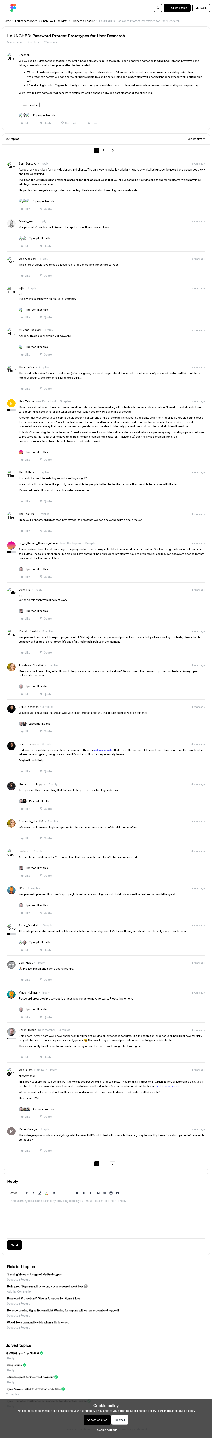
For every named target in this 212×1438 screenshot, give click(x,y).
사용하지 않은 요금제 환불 (22, 1353)
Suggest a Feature (83, 21)
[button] (4, 8)
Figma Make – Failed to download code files (33, 1389)
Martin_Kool (26, 221)
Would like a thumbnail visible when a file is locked (38, 1322)
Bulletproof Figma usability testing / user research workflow (45, 1286)
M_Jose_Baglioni (30, 330)
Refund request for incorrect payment (29, 1377)
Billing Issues (13, 1365)
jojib (21, 288)
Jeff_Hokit (26, 962)
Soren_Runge (27, 1029)
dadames (24, 851)
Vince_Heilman (28, 992)
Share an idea (29, 105)
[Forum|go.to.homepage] (13, 8)
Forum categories (26, 21)
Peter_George (28, 1129)
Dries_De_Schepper (32, 784)
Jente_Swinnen (29, 706)
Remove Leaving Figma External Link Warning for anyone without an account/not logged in (63, 1310)
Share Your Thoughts (54, 21)
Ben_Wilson (26, 401)
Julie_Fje (24, 589)
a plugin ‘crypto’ (103, 750)
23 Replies (12, 1394)
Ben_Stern (26, 1069)
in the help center (168, 1086)
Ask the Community (19, 1291)
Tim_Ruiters (26, 472)
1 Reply (9, 1358)
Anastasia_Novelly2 (31, 665)
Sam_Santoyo (27, 163)
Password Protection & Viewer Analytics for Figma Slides (44, 1298)
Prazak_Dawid (28, 631)
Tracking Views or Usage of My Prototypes (34, 1274)
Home (7, 21)
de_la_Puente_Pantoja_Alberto (39, 543)
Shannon (24, 54)
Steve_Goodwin (29, 925)
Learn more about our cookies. (176, 1410)
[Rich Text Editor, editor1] (106, 1217)
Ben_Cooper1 (27, 258)
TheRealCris (27, 367)
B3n (21, 888)
